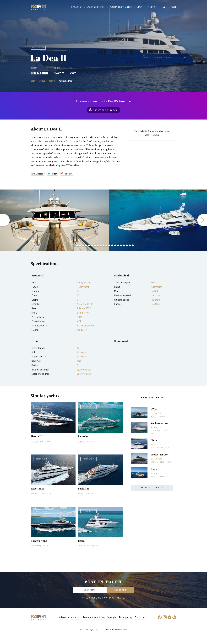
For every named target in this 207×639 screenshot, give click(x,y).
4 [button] (83, 245)
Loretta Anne (39, 541)
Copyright (112, 617)
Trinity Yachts (39, 73)
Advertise (64, 617)
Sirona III (36, 436)
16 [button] (118, 245)
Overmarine (155, 431)
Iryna (154, 469)
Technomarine (159, 423)
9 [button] (98, 245)
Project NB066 (159, 454)
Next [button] (202, 220)
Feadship (81, 441)
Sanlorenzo (155, 447)
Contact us (140, 617)
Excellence (37, 488)
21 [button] (133, 245)
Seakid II (83, 488)
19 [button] (127, 245)
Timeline (152, 7)
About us (76, 617)
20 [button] (130, 245)
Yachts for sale (96, 7)
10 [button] (101, 245)
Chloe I (155, 440)
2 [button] (77, 245)
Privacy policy (125, 617)
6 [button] (89, 245)
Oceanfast (34, 441)
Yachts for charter (121, 7)
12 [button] (106, 245)
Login (173, 7)
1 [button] (74, 245)
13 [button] (109, 245)
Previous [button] (5, 220)
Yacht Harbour (39, 8)
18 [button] (124, 245)
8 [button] (95, 245)
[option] (54, 220)
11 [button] (103, 245)
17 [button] (121, 245)
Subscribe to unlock (105, 110)
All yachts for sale (152, 487)
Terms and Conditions (94, 617)
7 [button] (92, 245)
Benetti (81, 493)
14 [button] (112, 245)
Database (76, 7)
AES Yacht (154, 462)
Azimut (153, 416)
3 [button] (80, 245)
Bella (81, 541)
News (139, 7)
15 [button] (115, 245)
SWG (154, 408)
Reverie (83, 436)
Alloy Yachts (35, 546)
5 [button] (86, 245)
